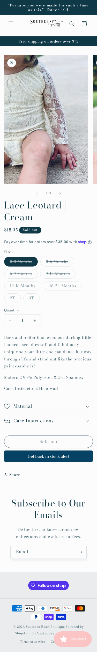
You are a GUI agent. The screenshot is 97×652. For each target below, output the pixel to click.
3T (34, 299)
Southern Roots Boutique (45, 626)
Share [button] (14, 475)
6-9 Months (24, 274)
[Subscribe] (80, 552)
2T (15, 299)
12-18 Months (25, 287)
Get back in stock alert (48, 456)
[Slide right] (60, 193)
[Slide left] (36, 193)
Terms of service (33, 641)
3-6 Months (60, 262)
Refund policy (43, 633)
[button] (11, 24)
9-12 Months (61, 274)
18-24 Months (65, 287)
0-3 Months (24, 262)
